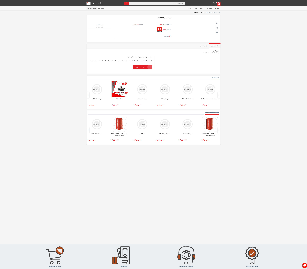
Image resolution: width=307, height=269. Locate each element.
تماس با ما (189, 8)
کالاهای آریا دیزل (209, 8)
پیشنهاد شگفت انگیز (92, 8)
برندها (201, 8)
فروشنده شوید (101, 8)
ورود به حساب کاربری (140, 67)
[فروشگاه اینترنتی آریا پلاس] (214, 3)
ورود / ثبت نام (96, 3)
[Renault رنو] (159, 29)
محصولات (217, 8)
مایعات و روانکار (136, 24)
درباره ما (195, 8)
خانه (219, 13)
